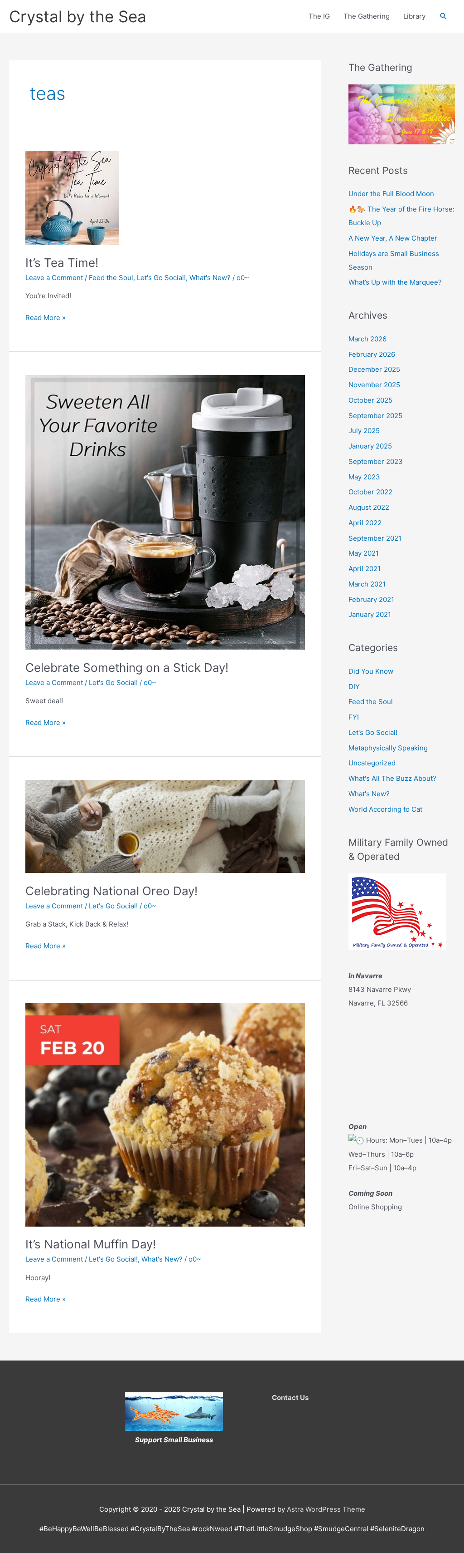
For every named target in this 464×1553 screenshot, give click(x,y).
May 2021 (363, 553)
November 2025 (374, 384)
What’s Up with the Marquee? (395, 282)
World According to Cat (385, 809)
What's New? (210, 277)
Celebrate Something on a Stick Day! (126, 668)
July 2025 (364, 430)
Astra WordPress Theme (326, 1509)
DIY (354, 686)
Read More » (45, 318)
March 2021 (367, 584)
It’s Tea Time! (61, 263)
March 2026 (367, 339)
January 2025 (370, 446)
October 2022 (370, 492)
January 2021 (369, 614)
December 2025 (374, 369)
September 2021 (374, 538)
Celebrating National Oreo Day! (111, 891)
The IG (319, 16)
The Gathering (366, 16)
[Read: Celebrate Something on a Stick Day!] (165, 511)
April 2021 (364, 568)
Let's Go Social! (161, 277)
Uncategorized (372, 763)
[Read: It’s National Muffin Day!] (165, 1114)
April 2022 (365, 522)
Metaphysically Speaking (388, 748)
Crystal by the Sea (77, 16)
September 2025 (375, 415)
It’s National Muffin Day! (90, 1244)
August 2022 (368, 507)
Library (414, 16)
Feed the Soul (111, 277)
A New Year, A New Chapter (392, 238)
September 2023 (375, 461)
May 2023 (364, 477)
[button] (443, 16)
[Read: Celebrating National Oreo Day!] (165, 825)
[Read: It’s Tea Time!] (72, 197)
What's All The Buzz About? (392, 778)
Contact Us (290, 1397)
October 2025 (370, 400)
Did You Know (370, 671)
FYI (353, 717)
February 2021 (371, 599)
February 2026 (371, 354)
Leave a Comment (54, 277)
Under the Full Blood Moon (391, 193)
